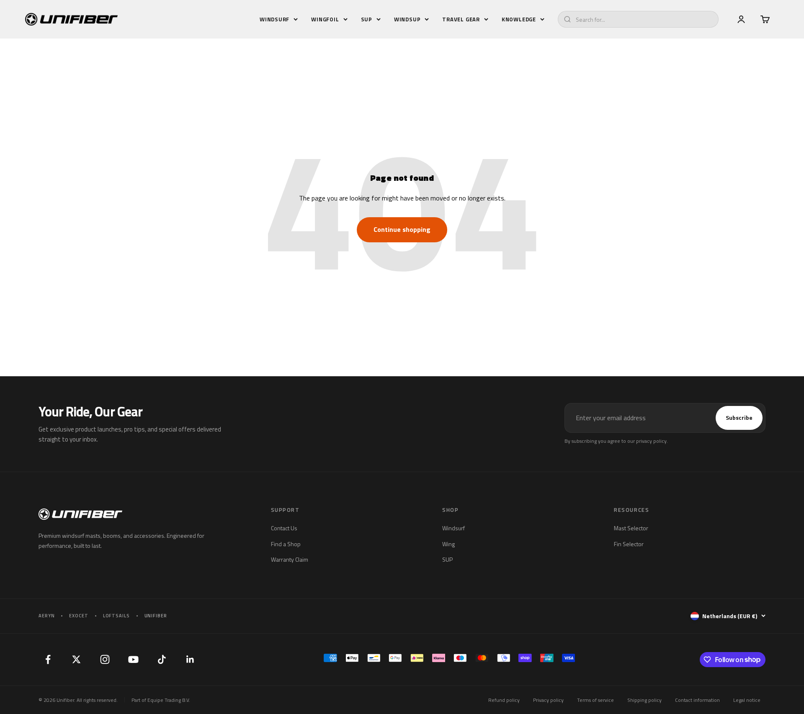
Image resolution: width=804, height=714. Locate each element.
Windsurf (274, 19)
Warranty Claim (289, 559)
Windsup (407, 19)
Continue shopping (402, 229)
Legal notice (746, 700)
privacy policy (651, 441)
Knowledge (519, 19)
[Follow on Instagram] (104, 659)
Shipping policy (644, 700)
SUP (366, 19)
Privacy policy (548, 700)
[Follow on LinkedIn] (190, 659)
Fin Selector (629, 543)
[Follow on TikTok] (161, 659)
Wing (448, 543)
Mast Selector (631, 528)
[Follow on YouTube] (133, 659)
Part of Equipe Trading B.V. (160, 700)
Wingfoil (325, 19)
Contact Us (284, 528)
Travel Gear (461, 19)
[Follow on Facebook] (48, 659)
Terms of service (595, 700)
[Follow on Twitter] (76, 659)
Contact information (697, 700)
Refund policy (504, 700)
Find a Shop (286, 543)
